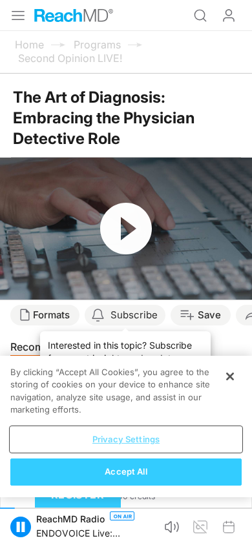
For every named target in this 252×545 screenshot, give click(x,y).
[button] (20, 527)
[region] (126, 426)
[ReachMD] (73, 15)
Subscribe (134, 315)
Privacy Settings (126, 439)
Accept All (126, 471)
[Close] (230, 376)
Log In (228, 15)
